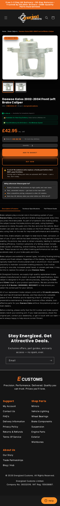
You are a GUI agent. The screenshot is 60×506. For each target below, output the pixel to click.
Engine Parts (38, 432)
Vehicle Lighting (40, 411)
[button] (6, 18)
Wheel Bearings (39, 416)
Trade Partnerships (13, 460)
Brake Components (41, 421)
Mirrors (35, 406)
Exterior (35, 437)
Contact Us (9, 411)
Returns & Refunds (13, 432)
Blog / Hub (8, 465)
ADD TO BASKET (30, 152)
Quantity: (26, 145)
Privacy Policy (10, 426)
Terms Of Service (12, 437)
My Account (9, 406)
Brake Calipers (12, 31)
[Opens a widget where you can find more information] (49, 501)
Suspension (37, 426)
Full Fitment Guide (50, 208)
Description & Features (10, 208)
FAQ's (6, 416)
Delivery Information (14, 421)
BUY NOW (30, 161)
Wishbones (37, 442)
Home (4, 31)
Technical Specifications (31, 208)
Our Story (8, 455)
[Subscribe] (51, 360)
